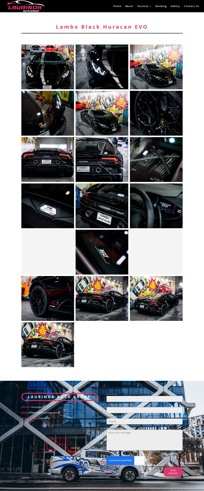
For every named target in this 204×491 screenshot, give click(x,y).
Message (110, 428)
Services (143, 6)
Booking (161, 6)
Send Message (173, 472)
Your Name (112, 394)
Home (117, 6)
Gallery (175, 6)
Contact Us (191, 6)
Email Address (113, 405)
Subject (110, 416)
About (129, 6)
